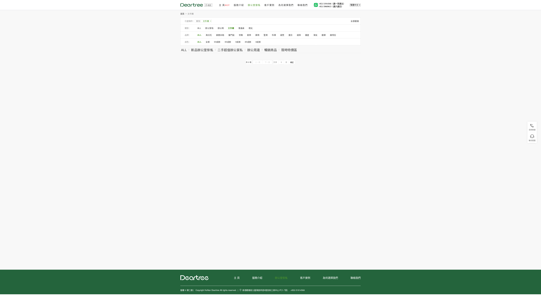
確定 (292, 62)
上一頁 (257, 62)
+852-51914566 (298, 290)
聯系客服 (532, 140)
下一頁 (267, 62)
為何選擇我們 (286, 5)
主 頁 (224, 5)
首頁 (182, 13)
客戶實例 (269, 5)
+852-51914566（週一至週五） (332, 4)
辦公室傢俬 (254, 5)
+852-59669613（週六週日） (331, 6)
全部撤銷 (355, 21)
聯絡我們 (303, 5)
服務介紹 (239, 5)
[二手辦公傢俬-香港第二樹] (191, 5)
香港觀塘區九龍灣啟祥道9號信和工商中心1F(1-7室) (265, 290)
